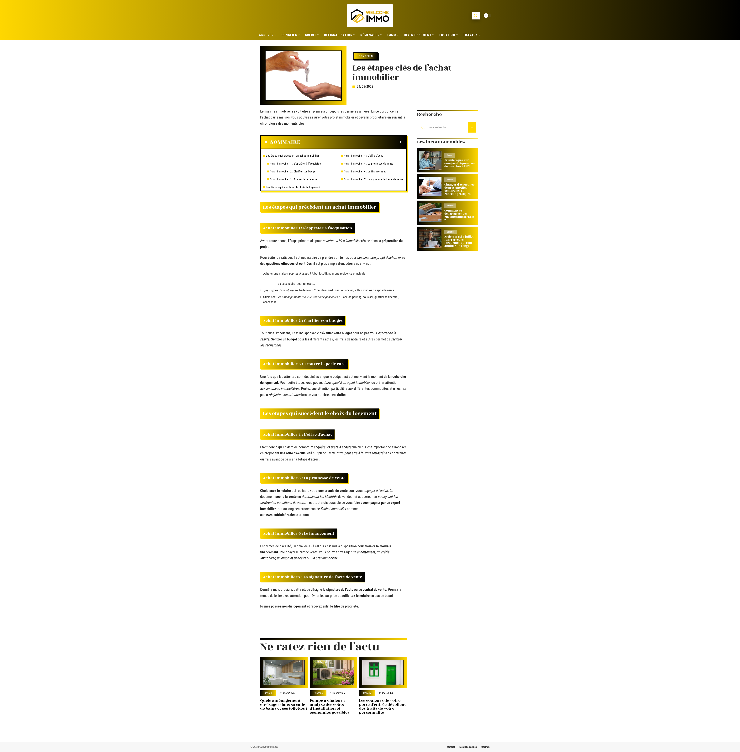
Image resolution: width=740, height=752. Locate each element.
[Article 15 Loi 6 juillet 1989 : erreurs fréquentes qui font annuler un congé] (430, 238)
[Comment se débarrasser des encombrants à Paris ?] (430, 212)
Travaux (268, 693)
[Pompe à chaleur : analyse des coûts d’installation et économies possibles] (333, 672)
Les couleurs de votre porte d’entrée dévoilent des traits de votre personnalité (382, 706)
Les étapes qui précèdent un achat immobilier (292, 155)
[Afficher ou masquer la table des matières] (351, 142)
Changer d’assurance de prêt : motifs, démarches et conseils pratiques (459, 189)
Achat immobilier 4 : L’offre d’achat (364, 155)
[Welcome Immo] (370, 15)
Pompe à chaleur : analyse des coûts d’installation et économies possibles (329, 706)
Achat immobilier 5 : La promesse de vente (368, 163)
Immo (449, 155)
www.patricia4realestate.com (287, 515)
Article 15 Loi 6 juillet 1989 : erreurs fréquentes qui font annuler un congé (458, 241)
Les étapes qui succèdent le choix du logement (293, 187)
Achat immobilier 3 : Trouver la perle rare (293, 179)
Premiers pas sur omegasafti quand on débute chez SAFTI (459, 163)
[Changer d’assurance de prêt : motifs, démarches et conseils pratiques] (430, 186)
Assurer (450, 179)
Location (450, 232)
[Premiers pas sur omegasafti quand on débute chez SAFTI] (430, 160)
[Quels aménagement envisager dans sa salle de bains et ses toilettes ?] (283, 672)
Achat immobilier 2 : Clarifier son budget (293, 171)
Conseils (366, 56)
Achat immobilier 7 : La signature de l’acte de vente (373, 179)
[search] (476, 15)
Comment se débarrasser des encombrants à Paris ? (459, 215)
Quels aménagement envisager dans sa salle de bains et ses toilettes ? (284, 704)
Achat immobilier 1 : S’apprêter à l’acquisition (296, 163)
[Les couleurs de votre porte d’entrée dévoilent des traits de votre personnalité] (382, 672)
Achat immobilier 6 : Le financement (365, 171)
